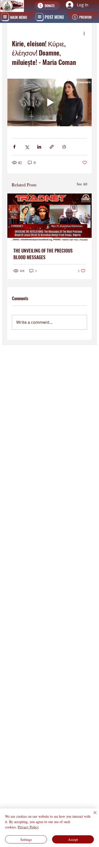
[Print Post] (64, 146)
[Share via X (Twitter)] (26, 146)
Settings (26, 839)
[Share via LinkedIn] (39, 146)
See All (82, 184)
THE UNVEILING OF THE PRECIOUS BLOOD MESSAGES (43, 253)
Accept (73, 839)
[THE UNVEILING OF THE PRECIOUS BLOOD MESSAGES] (49, 217)
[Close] (92, 816)
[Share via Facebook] (14, 146)
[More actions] (84, 33)
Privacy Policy (28, 827)
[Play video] (49, 102)
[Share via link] (51, 146)
